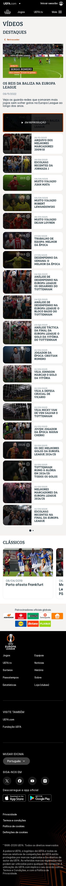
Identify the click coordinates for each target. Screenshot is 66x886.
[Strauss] (21, 616)
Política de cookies (13, 826)
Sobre (38, 677)
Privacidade (10, 814)
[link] (21, 11)
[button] (56, 11)
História (38, 670)
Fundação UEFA (12, 726)
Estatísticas (9, 685)
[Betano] (33, 624)
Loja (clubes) (41, 685)
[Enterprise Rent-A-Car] (33, 616)
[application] (33, 61)
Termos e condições (14, 820)
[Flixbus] (45, 624)
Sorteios (8, 670)
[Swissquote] (45, 616)
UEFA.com (8, 719)
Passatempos (11, 677)
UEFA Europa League (7, 12)
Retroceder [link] (13, 39)
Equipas (39, 655)
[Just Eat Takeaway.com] (57, 616)
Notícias (39, 662)
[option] (33, 122)
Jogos (6, 655)
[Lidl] (21, 624)
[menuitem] (22, 11)
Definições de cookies (15, 832)
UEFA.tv (7, 662)
